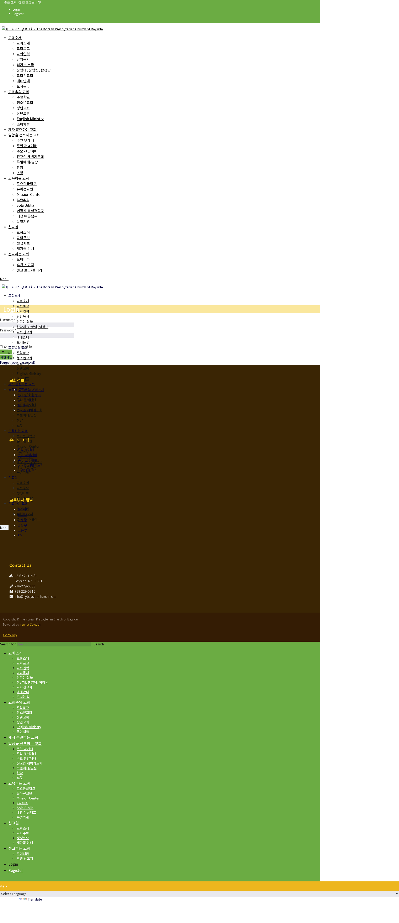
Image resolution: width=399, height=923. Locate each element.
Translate (35, 899)
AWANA (23, 199)
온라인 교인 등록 (29, 394)
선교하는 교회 (18, 253)
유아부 (22, 509)
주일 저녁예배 (27, 145)
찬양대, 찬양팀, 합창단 (34, 70)
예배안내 (23, 80)
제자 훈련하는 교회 (22, 129)
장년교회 (23, 113)
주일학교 (23, 97)
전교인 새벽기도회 (30, 156)
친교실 (13, 226)
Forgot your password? (18, 362)
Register (17, 14)
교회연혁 (23, 53)
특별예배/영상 (27, 161)
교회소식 (23, 232)
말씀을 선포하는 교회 (24, 134)
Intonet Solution (30, 624)
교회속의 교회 (18, 91)
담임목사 (23, 59)
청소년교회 (25, 102)
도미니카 (23, 259)
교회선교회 (25, 75)
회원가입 (6, 357)
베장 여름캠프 (27, 216)
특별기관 (23, 221)
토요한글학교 (27, 183)
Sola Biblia (25, 205)
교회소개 (15, 37)
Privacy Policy (28, 410)
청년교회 (23, 107)
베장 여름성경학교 (30, 210)
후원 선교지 (25, 264)
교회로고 (23, 48)
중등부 (22, 525)
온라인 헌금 (26, 400)
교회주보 (23, 237)
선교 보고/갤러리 (29, 270)
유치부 (22, 514)
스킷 (20, 172)
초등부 (22, 519)
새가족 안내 (25, 248)
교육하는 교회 (18, 178)
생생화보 (23, 243)
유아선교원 (25, 189)
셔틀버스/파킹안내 (31, 389)
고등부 (22, 530)
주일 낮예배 (25, 140)
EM (20, 535)
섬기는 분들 (25, 64)
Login (16, 9)
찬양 (20, 167)
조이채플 (23, 124)
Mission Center (29, 194)
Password (8, 329)
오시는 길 (24, 86)
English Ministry (30, 118)
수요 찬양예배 (27, 151)
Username (8, 319)
